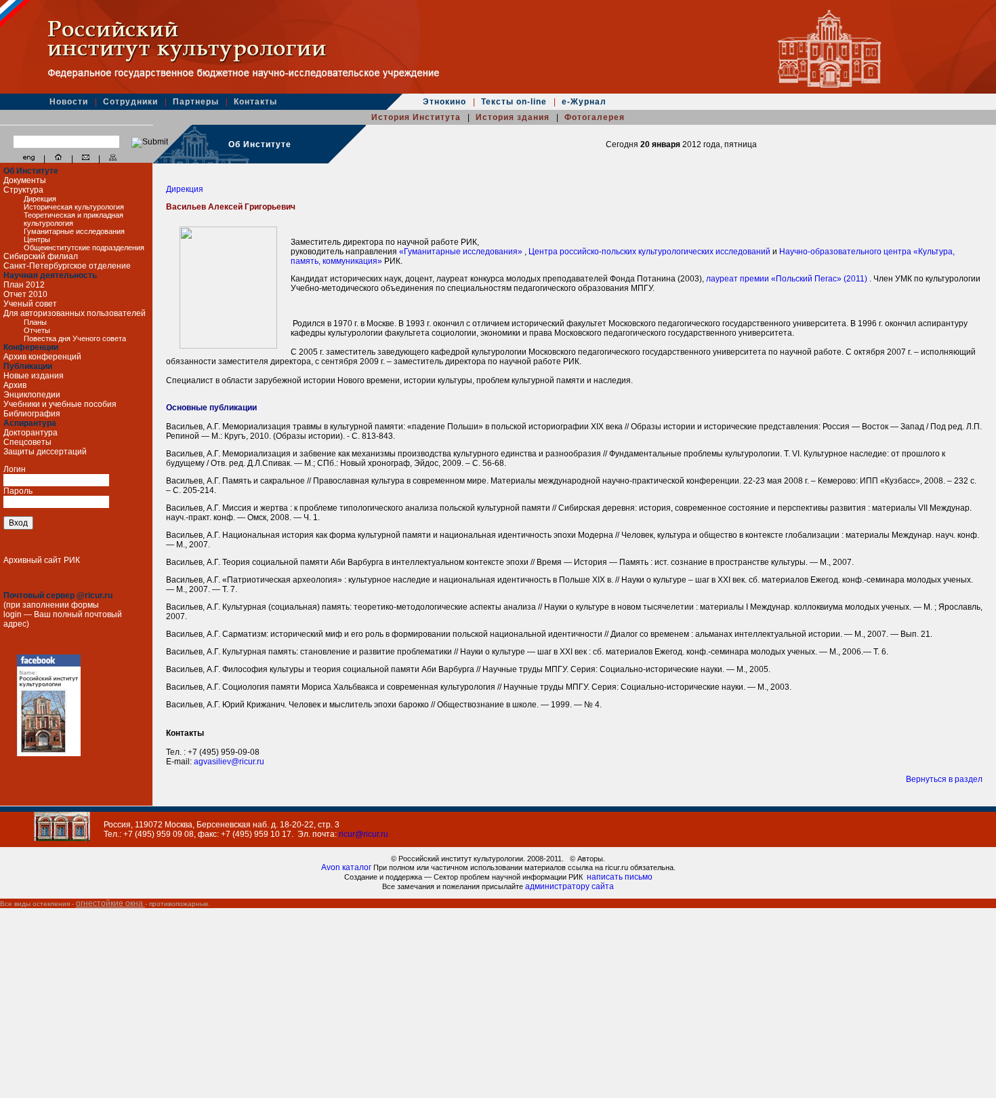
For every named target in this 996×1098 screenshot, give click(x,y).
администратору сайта (569, 886)
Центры (37, 239)
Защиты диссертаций (45, 451)
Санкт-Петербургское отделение (67, 266)
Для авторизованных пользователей (74, 313)
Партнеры (197, 101)
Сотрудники (132, 101)
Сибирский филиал (40, 256)
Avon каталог (347, 867)
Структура (23, 190)
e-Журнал (584, 101)
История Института (417, 117)
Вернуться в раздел (944, 779)
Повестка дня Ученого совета (75, 338)
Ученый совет (30, 304)
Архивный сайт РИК (41, 560)
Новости (70, 101)
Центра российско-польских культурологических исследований (650, 251)
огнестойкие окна (110, 903)
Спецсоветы (27, 442)
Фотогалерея (594, 117)
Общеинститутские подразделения (84, 247)
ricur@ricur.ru (363, 834)
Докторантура (30, 432)
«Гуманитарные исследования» (461, 251)
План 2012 (24, 285)
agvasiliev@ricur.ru (229, 761)
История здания (514, 117)
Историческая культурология (74, 207)
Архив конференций (42, 356)
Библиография (31, 413)
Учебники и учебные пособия (60, 404)
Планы (35, 322)
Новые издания (33, 375)
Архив (14, 385)
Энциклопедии (31, 394)
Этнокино (446, 101)
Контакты (255, 101)
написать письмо (619, 877)
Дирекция (40, 199)
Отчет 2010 (25, 294)
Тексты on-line (515, 101)
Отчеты (37, 330)
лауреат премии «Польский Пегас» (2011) (787, 278)
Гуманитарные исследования (74, 231)
